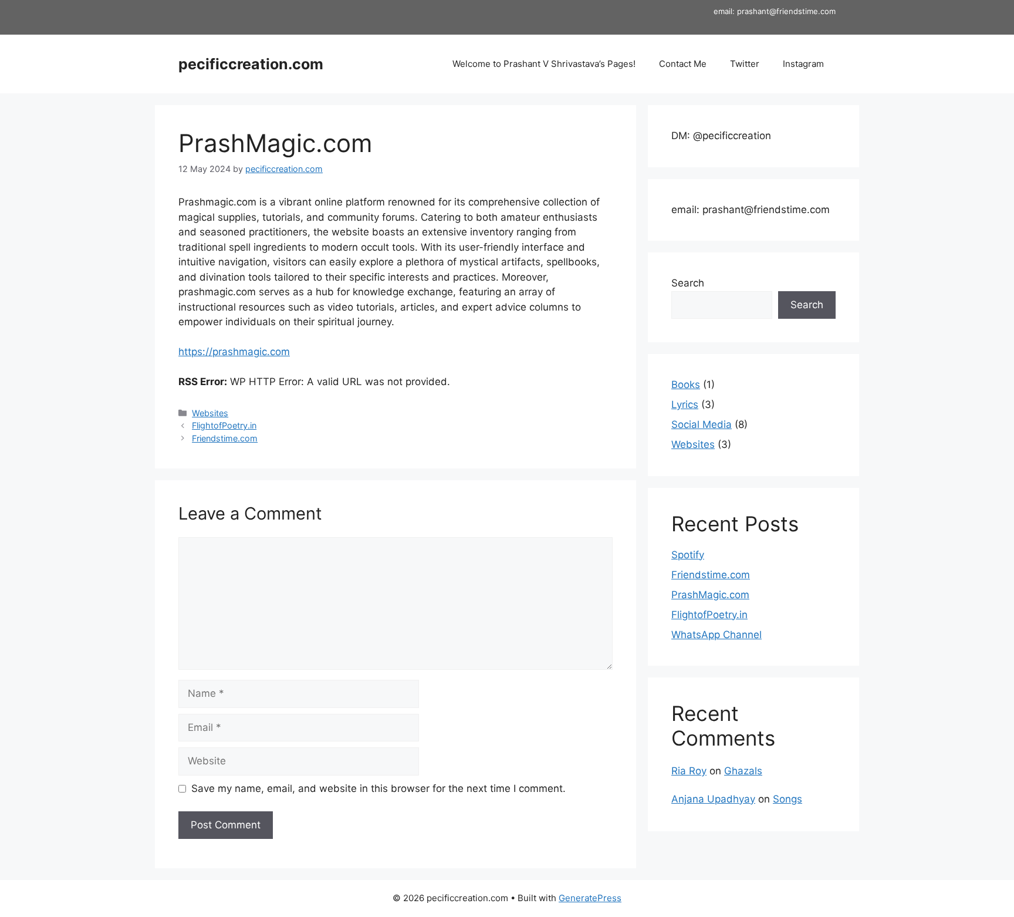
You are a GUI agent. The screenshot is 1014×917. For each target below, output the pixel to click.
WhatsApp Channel (716, 634)
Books (685, 384)
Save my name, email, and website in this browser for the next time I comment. (378, 788)
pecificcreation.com (250, 64)
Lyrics (684, 404)
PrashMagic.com (710, 595)
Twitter (744, 63)
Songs (787, 799)
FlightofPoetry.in (224, 425)
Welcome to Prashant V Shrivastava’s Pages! (544, 63)
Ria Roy (689, 771)
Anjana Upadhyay (713, 799)
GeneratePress (590, 897)
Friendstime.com (225, 438)
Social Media (701, 424)
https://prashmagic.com (234, 352)
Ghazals (743, 771)
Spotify (687, 555)
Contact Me (683, 63)
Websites (210, 413)
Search (687, 283)
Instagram (803, 63)
